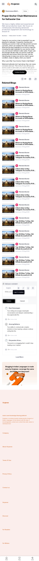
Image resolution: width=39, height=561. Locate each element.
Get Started (19, 375)
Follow (25, 11)
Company (6, 433)
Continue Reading (19, 72)
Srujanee (6, 403)
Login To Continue (19, 292)
